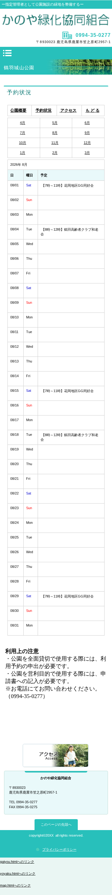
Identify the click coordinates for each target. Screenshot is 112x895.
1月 (22, 153)
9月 (87, 133)
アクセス (56, 756)
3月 (87, 153)
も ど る (93, 110)
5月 (55, 123)
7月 (22, 133)
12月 (87, 143)
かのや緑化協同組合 (56, 19)
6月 (87, 123)
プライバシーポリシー (59, 849)
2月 (55, 153)
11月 (54, 143)
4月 (22, 123)
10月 (22, 143)
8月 (55, 133)
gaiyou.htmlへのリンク (17, 861)
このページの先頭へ (56, 824)
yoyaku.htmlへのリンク (17, 873)
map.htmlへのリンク (15, 885)
